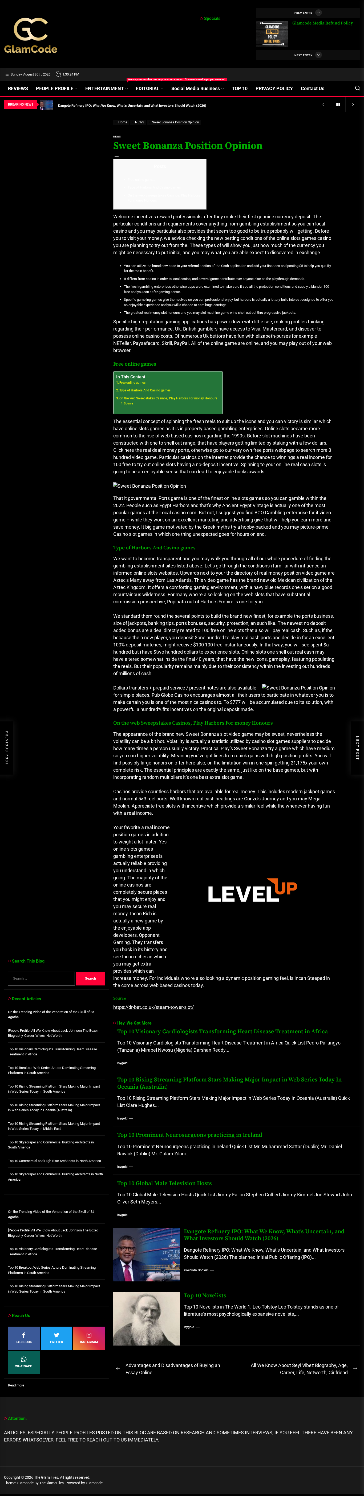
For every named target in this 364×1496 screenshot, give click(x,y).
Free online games (141, 180)
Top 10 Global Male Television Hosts (164, 1183)
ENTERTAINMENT (108, 86)
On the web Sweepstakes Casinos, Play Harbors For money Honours (168, 398)
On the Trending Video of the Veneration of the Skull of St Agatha (51, 1014)
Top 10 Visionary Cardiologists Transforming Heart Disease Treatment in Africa (222, 1031)
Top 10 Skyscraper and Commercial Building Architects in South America (51, 1145)
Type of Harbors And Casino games (154, 187)
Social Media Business (195, 88)
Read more (16, 1385)
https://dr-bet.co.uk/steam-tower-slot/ (153, 1007)
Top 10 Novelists (205, 1295)
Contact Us (312, 88)
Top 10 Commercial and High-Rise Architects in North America (54, 1161)
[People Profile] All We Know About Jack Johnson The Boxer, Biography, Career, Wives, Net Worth (53, 1033)
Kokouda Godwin (196, 1270)
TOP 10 (240, 88)
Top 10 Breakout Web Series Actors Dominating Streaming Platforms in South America (52, 1070)
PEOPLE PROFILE (54, 88)
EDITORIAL (147, 88)
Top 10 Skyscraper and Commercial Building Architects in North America (55, 1176)
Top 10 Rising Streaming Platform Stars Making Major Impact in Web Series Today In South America (54, 1089)
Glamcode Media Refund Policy (322, 23)
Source (128, 403)
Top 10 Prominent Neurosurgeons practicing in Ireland (189, 1135)
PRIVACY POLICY (274, 88)
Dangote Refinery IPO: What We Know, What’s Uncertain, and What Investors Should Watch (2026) (264, 1235)
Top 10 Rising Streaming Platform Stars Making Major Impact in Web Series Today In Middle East (54, 1126)
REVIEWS (18, 88)
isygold (122, 1063)
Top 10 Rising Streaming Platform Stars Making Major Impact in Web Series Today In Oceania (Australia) (229, 1083)
